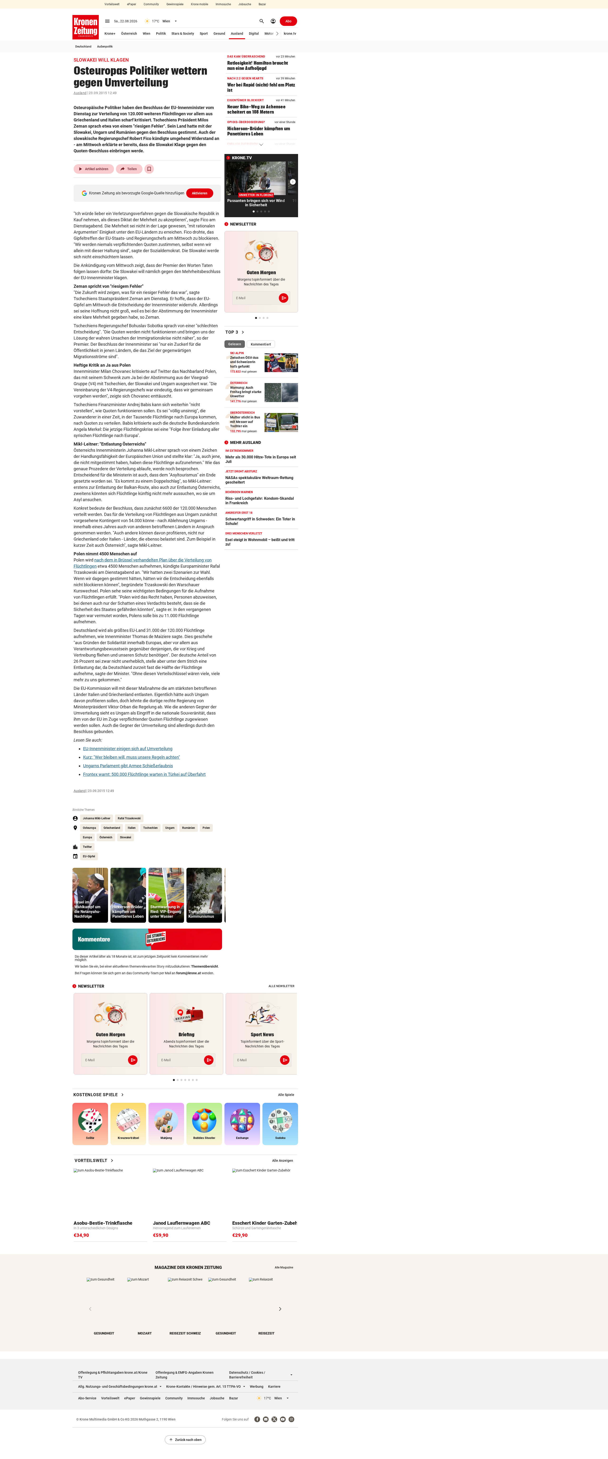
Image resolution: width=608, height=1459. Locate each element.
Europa (87, 837)
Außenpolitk (105, 46)
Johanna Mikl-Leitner (96, 818)
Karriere (274, 1386)
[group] (90, 895)
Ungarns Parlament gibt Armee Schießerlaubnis (128, 765)
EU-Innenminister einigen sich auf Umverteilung (127, 748)
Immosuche (223, 4)
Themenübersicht (204, 966)
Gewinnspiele (174, 4)
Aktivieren (200, 193)
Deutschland (83, 46)
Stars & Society (182, 33)
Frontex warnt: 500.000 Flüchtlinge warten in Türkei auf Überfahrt (144, 774)
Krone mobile (199, 4)
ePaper (131, 4)
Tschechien (150, 828)
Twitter (87, 847)
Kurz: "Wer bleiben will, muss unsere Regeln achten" (131, 757)
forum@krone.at (188, 973)
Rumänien (188, 828)
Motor (269, 33)
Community (151, 4)
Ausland (237, 33)
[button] (277, 33)
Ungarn (170, 828)
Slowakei (125, 837)
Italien (132, 828)
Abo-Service (87, 1398)
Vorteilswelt (111, 4)
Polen (206, 828)
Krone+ (109, 33)
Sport (204, 33)
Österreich (129, 33)
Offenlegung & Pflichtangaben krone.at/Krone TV (112, 1375)
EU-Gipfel (89, 856)
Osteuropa (89, 828)
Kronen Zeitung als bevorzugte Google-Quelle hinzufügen (148, 193)
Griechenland (112, 828)
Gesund (219, 33)
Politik (161, 33)
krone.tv (290, 33)
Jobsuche (244, 4)
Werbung (256, 1386)
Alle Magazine (284, 1267)
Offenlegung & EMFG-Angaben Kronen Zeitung (185, 1375)
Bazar (262, 4)
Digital (254, 33)
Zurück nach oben (185, 1439)
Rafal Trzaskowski (129, 818)
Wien (146, 33)
